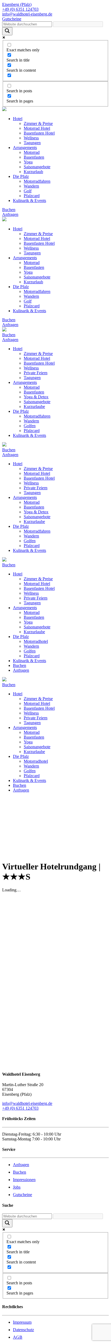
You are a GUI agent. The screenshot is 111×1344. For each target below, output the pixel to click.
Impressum (22, 1322)
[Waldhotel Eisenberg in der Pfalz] (4, 109)
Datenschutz (23, 1329)
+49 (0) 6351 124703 (20, 1108)
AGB (17, 1337)
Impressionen (24, 1179)
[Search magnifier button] (7, 31)
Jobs (16, 1187)
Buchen (8, 209)
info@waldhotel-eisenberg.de (27, 1103)
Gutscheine (22, 1194)
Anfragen (10, 214)
